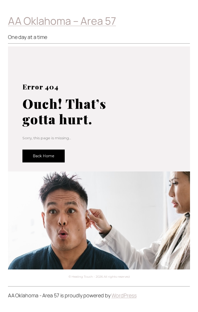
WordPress (123, 295)
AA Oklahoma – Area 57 (62, 21)
